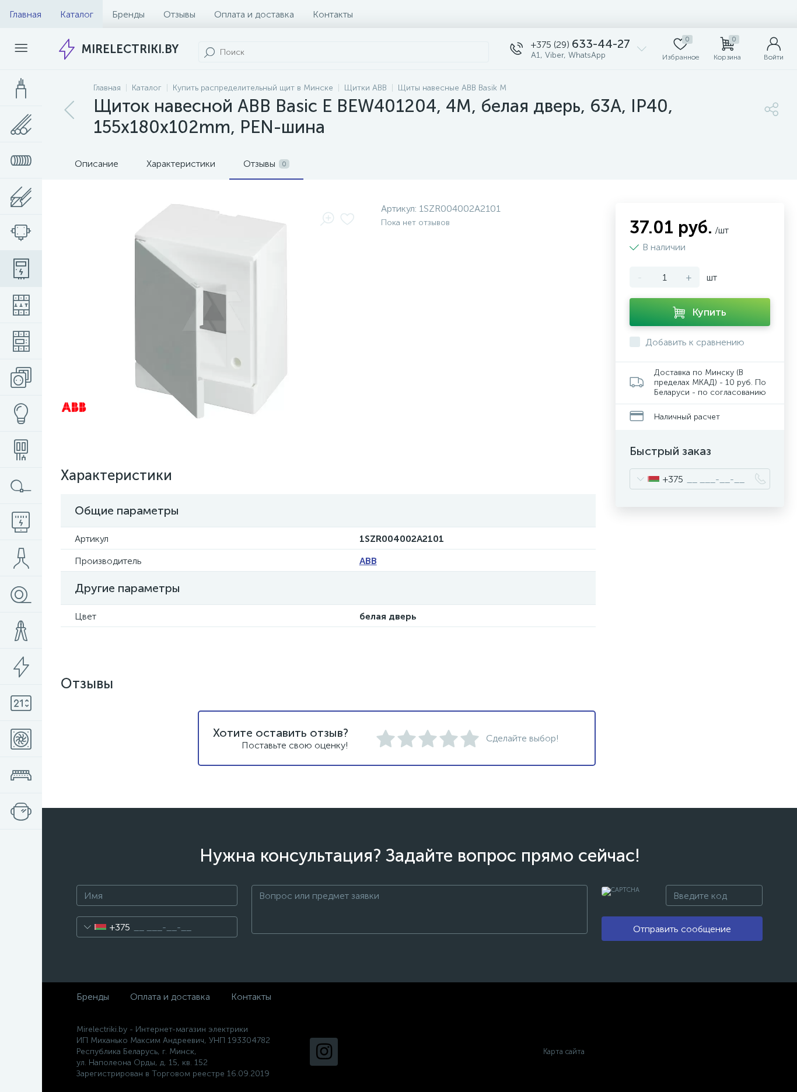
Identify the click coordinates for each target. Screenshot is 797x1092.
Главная (25, 14)
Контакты (333, 14)
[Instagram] (324, 1052)
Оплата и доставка (254, 14)
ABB (368, 560)
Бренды (128, 14)
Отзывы (179, 14)
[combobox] (656, 479)
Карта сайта (564, 1051)
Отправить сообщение (682, 929)
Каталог (76, 14)
